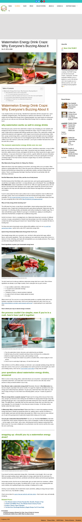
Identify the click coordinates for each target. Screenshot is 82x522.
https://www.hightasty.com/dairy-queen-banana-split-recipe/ (17, 303)
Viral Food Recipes (71, 6)
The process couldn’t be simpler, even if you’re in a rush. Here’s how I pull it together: (24, 95)
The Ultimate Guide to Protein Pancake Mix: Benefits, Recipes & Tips (24, 502)
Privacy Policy (51, 520)
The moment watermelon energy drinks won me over (18, 94)
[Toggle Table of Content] (41, 88)
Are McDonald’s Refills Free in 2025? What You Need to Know (18, 514)
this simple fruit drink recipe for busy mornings (22, 197)
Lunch (24, 6)
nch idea (9, 228)
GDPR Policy (60, 520)
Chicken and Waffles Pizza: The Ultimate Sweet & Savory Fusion (23, 503)
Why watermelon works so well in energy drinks (16, 92)
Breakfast (17, 6)
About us (51, 6)
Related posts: (11, 100)
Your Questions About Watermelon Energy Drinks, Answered (19, 97)
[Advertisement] (41, 26)
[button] (9, 10)
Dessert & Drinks (41, 6)
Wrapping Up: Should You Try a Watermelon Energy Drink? (19, 99)
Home (10, 6)
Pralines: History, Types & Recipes (14, 505)
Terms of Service (69, 520)
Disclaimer (78, 520)
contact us (60, 6)
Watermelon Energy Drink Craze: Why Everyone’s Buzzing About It (20, 91)
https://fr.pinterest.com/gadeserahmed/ (32, 199)
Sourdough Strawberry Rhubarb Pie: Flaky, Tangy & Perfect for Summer (21, 512)
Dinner (31, 6)
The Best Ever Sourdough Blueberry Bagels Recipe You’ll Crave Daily (24, 507)
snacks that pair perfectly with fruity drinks (25, 494)
